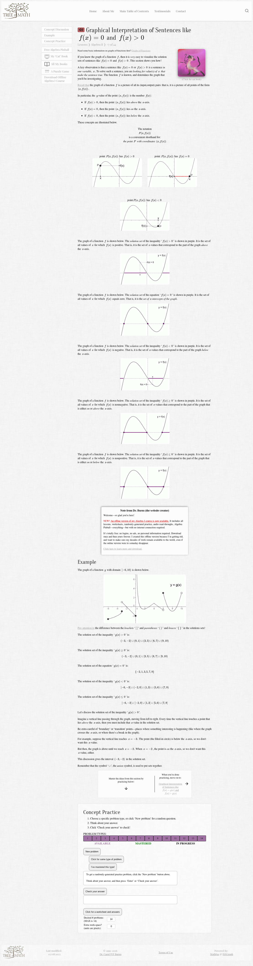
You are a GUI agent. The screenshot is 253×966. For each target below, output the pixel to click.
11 (175, 838)
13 (193, 838)
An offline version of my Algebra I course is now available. (140, 520)
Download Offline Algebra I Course (55, 79)
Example (49, 35)
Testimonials (162, 11)
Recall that (83, 85)
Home (93, 11)
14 (202, 838)
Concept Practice (55, 41)
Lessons (82, 44)
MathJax (214, 954)
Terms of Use (166, 952)
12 (184, 838)
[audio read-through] (81, 30)
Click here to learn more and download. (122, 548)
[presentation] (91, 38)
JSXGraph (228, 954)
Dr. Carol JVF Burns (110, 954)
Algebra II (97, 44)
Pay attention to (86, 628)
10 (166, 838)
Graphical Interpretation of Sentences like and (170, 788)
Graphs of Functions (140, 50)
